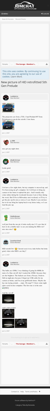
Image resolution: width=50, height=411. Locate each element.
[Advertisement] (25, 42)
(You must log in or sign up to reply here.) (25, 337)
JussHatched (15, 241)
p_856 (12, 141)
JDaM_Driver (15, 160)
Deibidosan (15, 216)
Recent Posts (21, 19)
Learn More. (16, 76)
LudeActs (14, 96)
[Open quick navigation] (47, 64)
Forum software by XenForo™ (25, 400)
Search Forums (8, 19)
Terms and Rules (31, 391)
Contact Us (15, 391)
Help (22, 391)
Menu (5, 14)
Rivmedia (31, 405)
